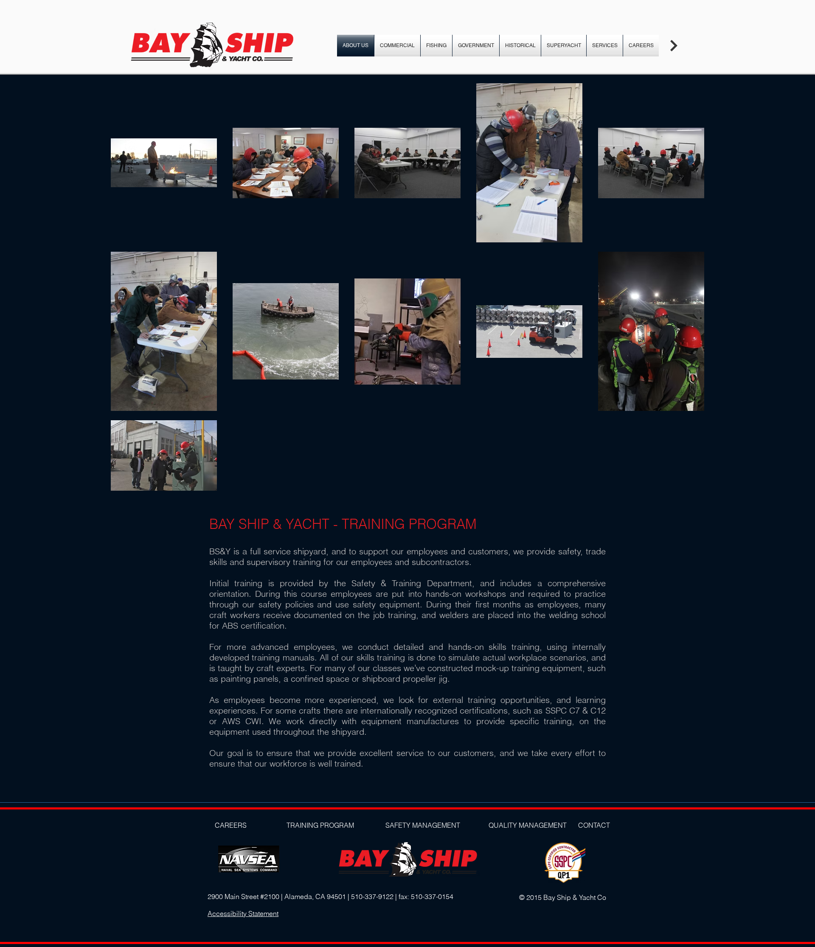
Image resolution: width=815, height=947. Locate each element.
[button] (674, 45)
